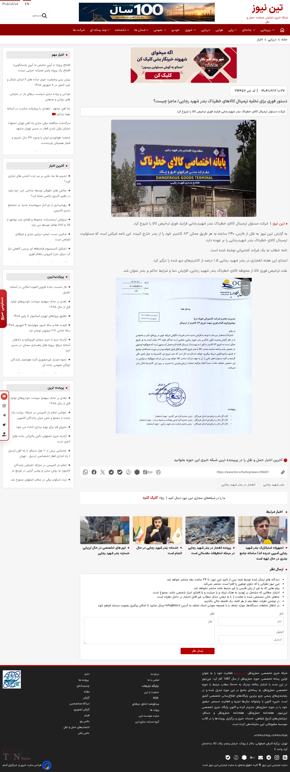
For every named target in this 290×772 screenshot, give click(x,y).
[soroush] (128, 472)
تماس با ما (153, 680)
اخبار (260, 39)
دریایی (272, 39)
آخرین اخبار (56, 165)
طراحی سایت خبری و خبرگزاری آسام (22, 765)
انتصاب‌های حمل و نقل (76, 727)
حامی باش (83, 733)
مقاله (86, 692)
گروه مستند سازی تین (147, 722)
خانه (284, 39)
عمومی (158, 30)
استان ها (139, 30)
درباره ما (155, 674)
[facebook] (94, 472)
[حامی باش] (4, 435)
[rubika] (137, 472)
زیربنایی (266, 30)
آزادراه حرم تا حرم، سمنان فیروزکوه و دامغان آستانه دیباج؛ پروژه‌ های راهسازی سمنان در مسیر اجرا (40, 345)
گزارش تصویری (81, 710)
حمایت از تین (151, 692)
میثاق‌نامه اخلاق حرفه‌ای (145, 704)
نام (282, 613)
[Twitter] (4, 425)
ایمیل (280, 631)
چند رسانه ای (98, 30)
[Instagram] (4, 406)
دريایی (206, 30)
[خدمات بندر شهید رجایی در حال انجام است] (157, 530)
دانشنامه (120, 30)
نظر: (212, 613)
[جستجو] (44, 15)
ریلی (231, 30)
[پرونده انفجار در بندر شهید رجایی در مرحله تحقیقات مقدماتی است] (210, 530)
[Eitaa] (252, 757)
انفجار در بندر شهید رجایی (238, 484)
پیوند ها (154, 710)
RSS (156, 698)
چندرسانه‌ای (83, 686)
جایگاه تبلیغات (150, 686)
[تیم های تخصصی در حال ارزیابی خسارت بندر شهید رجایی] (104, 530)
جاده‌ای (247, 30)
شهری (189, 30)
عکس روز (84, 721)
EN (27, 4)
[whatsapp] (85, 472)
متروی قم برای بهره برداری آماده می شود (41, 427)
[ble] (119, 472)
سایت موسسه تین (149, 716)
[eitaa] (147, 472)
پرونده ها (84, 680)
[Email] (4, 397)
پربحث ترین (56, 387)
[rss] (285, 757)
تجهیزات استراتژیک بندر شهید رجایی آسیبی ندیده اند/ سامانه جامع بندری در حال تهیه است (263, 553)
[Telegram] (4, 416)
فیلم (87, 715)
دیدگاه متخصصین (79, 704)
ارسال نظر (197, 651)
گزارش (86, 698)
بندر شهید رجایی (273, 484)
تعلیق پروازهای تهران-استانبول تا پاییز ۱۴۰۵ (40, 316)
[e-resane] (12, 679)
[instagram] (277, 757)
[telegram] (111, 472)
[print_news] (158, 472)
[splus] (236, 757)
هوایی (219, 30)
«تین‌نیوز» (240, 673)
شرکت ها (79, 30)
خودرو (176, 30)
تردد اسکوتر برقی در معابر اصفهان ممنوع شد (39, 480)
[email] (260, 757)
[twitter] (102, 472)
